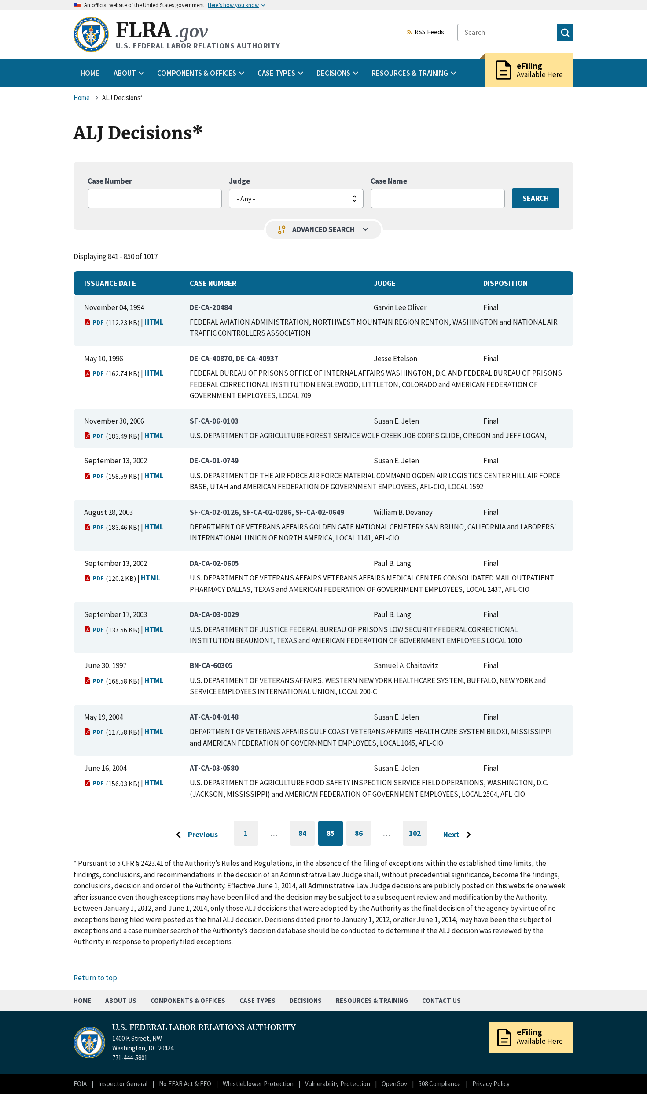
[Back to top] (625, 1072)
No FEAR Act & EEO (185, 1083)
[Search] (565, 32)
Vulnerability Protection (337, 1083)
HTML (154, 322)
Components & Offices (188, 1000)
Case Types (257, 1000)
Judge (239, 181)
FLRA (162, 30)
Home (90, 73)
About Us (120, 1000)
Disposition (505, 283)
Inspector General (122, 1083)
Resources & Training (372, 1000)
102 (418, 837)
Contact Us (441, 1000)
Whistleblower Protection (258, 1083)
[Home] (91, 34)
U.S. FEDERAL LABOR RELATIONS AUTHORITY (204, 1027)
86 (363, 834)
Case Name (389, 181)
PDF (98, 322)
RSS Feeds (429, 32)
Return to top (95, 978)
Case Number (110, 181)
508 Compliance (440, 1083)
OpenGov (394, 1083)
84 (306, 834)
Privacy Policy (491, 1083)
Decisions (306, 1000)
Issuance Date (110, 283)
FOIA (80, 1083)
